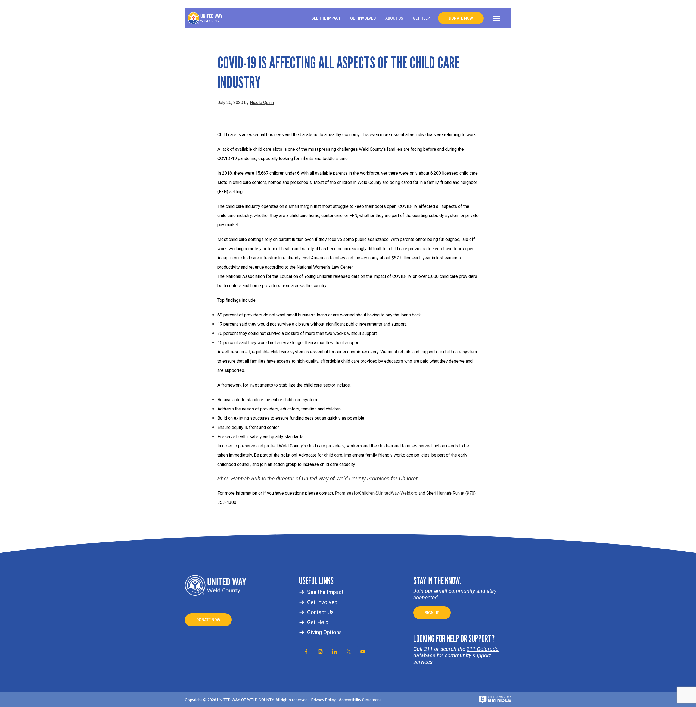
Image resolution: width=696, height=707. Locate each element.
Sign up (432, 613)
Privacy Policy (323, 699)
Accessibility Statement (360, 699)
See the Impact (325, 592)
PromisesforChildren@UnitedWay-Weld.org (376, 493)
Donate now (208, 620)
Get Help (317, 622)
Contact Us (320, 612)
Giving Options (324, 632)
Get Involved (322, 602)
